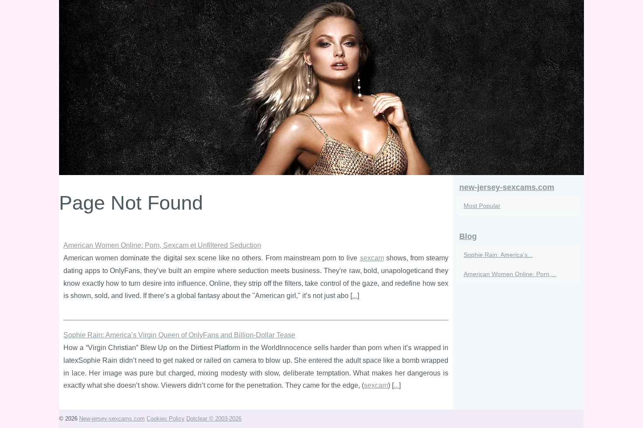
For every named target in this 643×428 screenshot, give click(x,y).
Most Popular (482, 205)
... (354, 295)
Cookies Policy (166, 418)
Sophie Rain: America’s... (498, 254)
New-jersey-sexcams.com (112, 418)
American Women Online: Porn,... (510, 273)
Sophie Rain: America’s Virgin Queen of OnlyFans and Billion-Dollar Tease (179, 335)
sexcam (372, 258)
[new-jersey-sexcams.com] (321, 87)
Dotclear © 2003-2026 (213, 418)
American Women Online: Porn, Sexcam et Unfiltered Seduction (162, 245)
